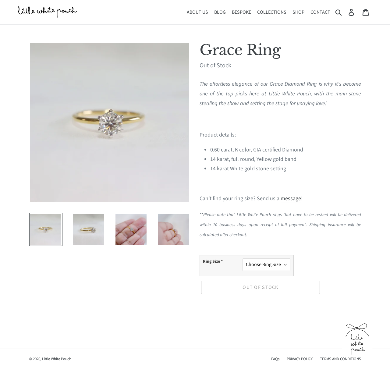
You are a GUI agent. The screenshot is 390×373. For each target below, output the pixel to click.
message (291, 198)
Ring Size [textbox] (213, 261)
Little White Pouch (56, 359)
